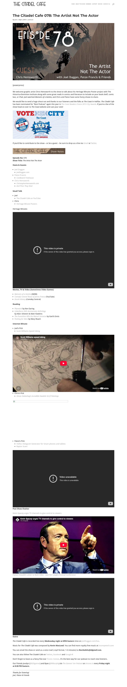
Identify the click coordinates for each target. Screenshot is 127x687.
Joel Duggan (19, 169)
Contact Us (106, 4)
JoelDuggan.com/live (90, 641)
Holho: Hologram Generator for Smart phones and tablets (41, 444)
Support (94, 4)
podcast (30, 20)
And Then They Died (24, 186)
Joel (16, 20)
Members (88, 4)
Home (73, 4)
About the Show (80, 4)
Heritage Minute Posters (26, 204)
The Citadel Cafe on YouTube (28, 198)
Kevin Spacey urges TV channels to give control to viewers (37, 513)
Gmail (85, 143)
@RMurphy (54, 663)
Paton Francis (20, 175)
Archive (100, 4)
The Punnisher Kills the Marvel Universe (30, 316)
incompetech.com (106, 645)
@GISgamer (35, 663)
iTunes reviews (53, 659)
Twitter (93, 143)
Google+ (68, 654)
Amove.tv (89, 663)
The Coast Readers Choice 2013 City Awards (78, 104)
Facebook (57, 654)
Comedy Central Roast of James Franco (29, 296)
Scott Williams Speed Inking (28, 331)
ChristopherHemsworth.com (27, 183)
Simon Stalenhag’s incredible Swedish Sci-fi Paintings (37, 396)
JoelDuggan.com (22, 172)
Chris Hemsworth (21, 180)
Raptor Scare (21, 446)
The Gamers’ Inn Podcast (72, 663)
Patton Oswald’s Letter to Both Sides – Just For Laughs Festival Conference (44, 575)
